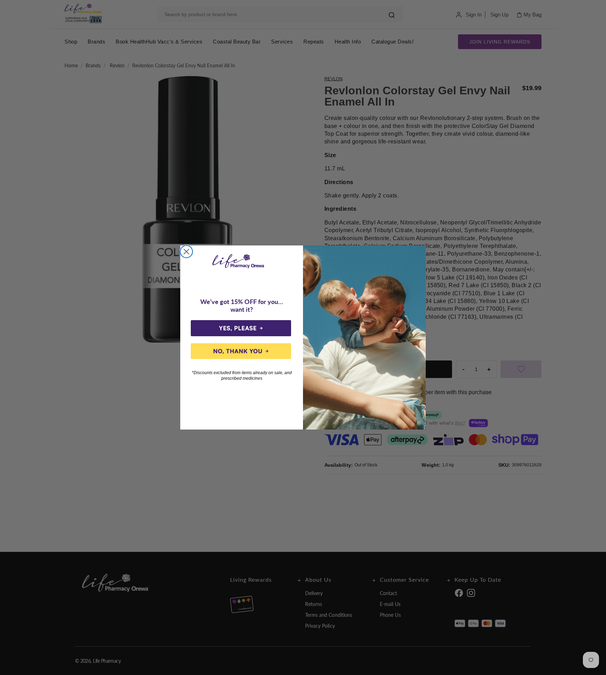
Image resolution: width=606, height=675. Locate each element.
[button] (241, 328)
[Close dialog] (186, 251)
